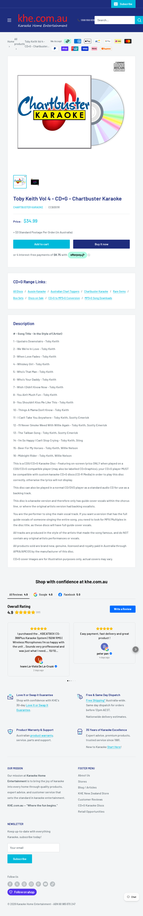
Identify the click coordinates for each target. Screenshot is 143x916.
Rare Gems (119, 291)
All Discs (18, 291)
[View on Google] (38, 659)
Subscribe (126, 4)
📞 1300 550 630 (86, 20)
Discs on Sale (36, 298)
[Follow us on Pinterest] (38, 884)
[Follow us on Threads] (24, 884)
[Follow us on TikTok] (52, 884)
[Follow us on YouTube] (45, 884)
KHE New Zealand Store (93, 793)
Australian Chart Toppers (65, 291)
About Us (84, 775)
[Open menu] (9, 20)
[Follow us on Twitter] (17, 884)
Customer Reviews (90, 799)
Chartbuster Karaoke (28, 207)
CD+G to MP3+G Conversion (64, 298)
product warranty (41, 735)
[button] (7, 649)
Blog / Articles (87, 787)
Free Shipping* (95, 700)
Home (10, 41)
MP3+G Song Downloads (98, 298)
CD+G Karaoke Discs (91, 805)
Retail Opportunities (91, 811)
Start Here (114, 747)
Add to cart (41, 244)
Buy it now (101, 244)
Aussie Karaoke (37, 291)
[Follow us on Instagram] (31, 884)
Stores (82, 781)
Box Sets (18, 298)
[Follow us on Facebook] (10, 884)
